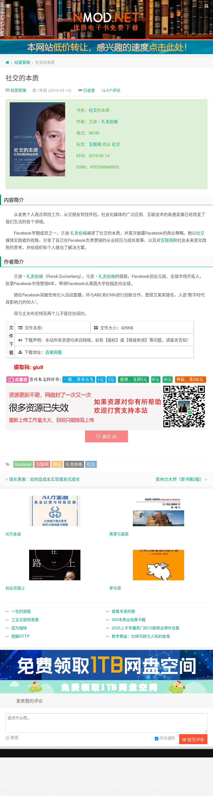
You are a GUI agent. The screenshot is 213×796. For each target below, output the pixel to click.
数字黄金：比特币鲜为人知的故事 (141, 636)
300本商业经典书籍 (129, 619)
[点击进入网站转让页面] (106, 47)
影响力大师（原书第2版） (180, 479)
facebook (23, 464)
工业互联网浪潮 (25, 619)
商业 (57, 464)
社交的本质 (22, 77)
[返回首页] (7, 62)
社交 (93, 110)
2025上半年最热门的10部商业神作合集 (145, 627)
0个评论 (113, 90)
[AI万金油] (55, 510)
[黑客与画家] (158, 510)
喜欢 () (109, 436)
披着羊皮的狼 (123, 611)
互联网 (95, 144)
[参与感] (158, 564)
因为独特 (19, 627)
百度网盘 (53, 352)
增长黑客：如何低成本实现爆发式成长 (44, 479)
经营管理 (22, 62)
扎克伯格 (109, 121)
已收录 (89, 90)
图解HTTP (20, 636)
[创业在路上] (55, 564)
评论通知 (167, 738)
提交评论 (195, 739)
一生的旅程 (21, 611)
